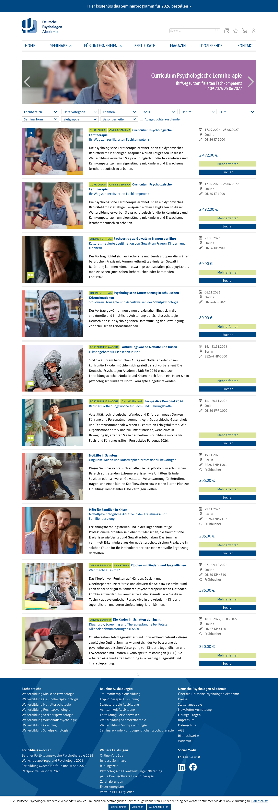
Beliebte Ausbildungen (116, 689)
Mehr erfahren (227, 164)
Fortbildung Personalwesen (120, 715)
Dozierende (211, 45)
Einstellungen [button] (118, 806)
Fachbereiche (32, 689)
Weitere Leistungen (114, 750)
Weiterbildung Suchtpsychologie (123, 725)
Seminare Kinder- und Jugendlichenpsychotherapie (137, 730)
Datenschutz (187, 725)
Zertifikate (144, 45)
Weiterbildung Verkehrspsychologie (47, 715)
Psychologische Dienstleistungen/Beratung (131, 771)
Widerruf (184, 741)
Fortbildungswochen (36, 750)
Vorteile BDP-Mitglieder (117, 792)
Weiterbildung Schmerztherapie (123, 720)
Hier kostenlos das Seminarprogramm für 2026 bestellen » (139, 6)
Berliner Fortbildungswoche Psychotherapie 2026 (57, 755)
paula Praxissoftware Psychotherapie (127, 776)
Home (30, 45)
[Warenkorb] (244, 31)
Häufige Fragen (189, 715)
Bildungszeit (109, 766)
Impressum (186, 720)
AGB (181, 730)
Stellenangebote (190, 704)
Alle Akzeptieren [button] (158, 806)
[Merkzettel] (235, 31)
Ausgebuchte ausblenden (163, 119)
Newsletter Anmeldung (195, 709)
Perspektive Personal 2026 (41, 771)
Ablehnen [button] (137, 806)
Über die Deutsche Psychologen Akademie (209, 694)
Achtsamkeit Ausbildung (117, 709)
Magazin (178, 45)
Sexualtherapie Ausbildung (119, 704)
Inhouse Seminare (113, 760)
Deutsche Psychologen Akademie (202, 689)
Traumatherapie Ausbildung (120, 694)
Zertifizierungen (111, 781)
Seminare (58, 45)
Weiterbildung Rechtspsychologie (46, 709)
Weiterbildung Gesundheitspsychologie (50, 699)
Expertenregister (112, 786)
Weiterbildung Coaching (39, 725)
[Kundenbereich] (253, 31)
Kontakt (245, 45)
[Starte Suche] (217, 31)
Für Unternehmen (100, 45)
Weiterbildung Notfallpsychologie (46, 704)
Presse (183, 699)
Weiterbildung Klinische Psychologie (48, 694)
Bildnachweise (188, 735)
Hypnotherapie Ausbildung (119, 699)
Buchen (227, 172)
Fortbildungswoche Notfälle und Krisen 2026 (54, 766)
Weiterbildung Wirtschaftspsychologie (49, 720)
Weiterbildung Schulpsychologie (45, 730)
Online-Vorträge (111, 755)
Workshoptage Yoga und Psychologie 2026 (52, 760)
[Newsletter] (226, 31)
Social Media (187, 750)
